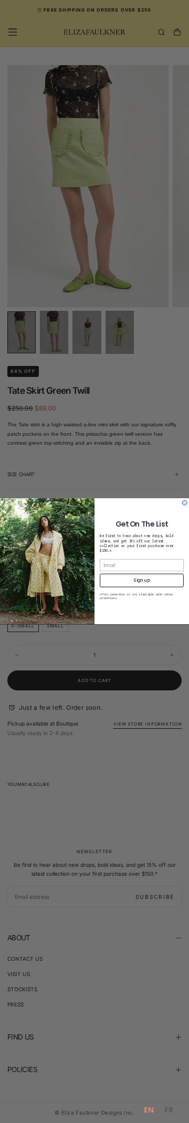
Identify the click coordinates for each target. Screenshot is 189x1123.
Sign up (142, 581)
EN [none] (149, 1110)
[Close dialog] (184, 502)
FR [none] (168, 1110)
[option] (168, 1111)
